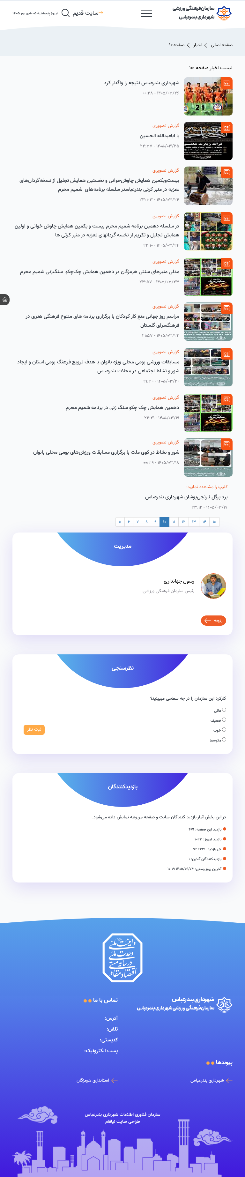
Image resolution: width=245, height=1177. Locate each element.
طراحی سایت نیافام (122, 1121)
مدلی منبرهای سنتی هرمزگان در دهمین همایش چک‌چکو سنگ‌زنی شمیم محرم (99, 272)
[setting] (5, 299)
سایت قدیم (86, 13)
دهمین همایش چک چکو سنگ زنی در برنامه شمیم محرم (122, 408)
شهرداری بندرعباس (207, 1080)
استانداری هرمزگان (93, 1080)
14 (204, 522)
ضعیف (216, 721)
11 (174, 522)
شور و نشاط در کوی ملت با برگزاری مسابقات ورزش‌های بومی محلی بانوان (105, 453)
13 (194, 522)
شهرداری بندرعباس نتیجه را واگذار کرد (141, 83)
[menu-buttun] (146, 13)
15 (214, 522)
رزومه (218, 620)
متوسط (216, 740)
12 (183, 522)
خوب (217, 731)
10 (164, 522)
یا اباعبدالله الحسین (159, 136)
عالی (218, 711)
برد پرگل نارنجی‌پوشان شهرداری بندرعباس (186, 497)
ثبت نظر (34, 729)
